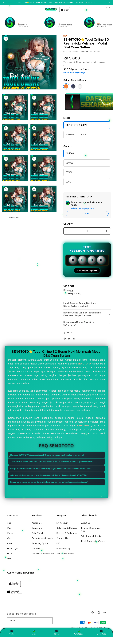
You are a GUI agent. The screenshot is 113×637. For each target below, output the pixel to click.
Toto (9, 554)
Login (34, 634)
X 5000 (70, 153)
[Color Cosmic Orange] (66, 86)
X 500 (69, 172)
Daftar (56, 634)
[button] (5, 10)
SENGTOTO (84, 364)
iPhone (10, 533)
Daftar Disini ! (91, 2)
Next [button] (109, 2)
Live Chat (101, 634)
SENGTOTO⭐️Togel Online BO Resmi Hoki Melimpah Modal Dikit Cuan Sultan (56, 2)
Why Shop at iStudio (91, 536)
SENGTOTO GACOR (76, 134)
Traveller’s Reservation (43, 554)
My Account (62, 523)
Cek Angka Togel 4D (87, 270)
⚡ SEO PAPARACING (97, 627)
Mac (9, 523)
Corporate (37, 528)
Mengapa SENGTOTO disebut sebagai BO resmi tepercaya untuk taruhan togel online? (47, 455)
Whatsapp (79, 634)
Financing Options (40, 543)
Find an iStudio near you (91, 529)
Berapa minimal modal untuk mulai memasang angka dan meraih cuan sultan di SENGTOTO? (50, 468)
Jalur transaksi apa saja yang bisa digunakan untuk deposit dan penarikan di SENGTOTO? (49, 475)
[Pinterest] (74, 339)
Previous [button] (3, 2)
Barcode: (85, 52)
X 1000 (69, 163)
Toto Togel (12, 548)
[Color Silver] (80, 86)
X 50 (68, 181)
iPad (9, 528)
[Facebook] (65, 339)
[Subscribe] (49, 620)
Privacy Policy (63, 548)
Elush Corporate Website (93, 541)
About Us (85, 523)
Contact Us (62, 538)
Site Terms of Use (65, 554)
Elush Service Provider (43, 538)
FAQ (59, 543)
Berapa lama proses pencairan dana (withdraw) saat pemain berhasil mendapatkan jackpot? (49, 482)
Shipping (80, 62)
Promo (12, 634)
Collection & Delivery (67, 528)
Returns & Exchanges (67, 533)
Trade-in (36, 548)
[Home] (50, 9)
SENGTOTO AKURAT (76, 125)
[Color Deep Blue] (73, 86)
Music (10, 543)
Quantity (67, 224)
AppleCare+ (37, 523)
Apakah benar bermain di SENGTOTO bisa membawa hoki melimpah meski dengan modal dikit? (51, 462)
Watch (10, 538)
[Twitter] (70, 339)
